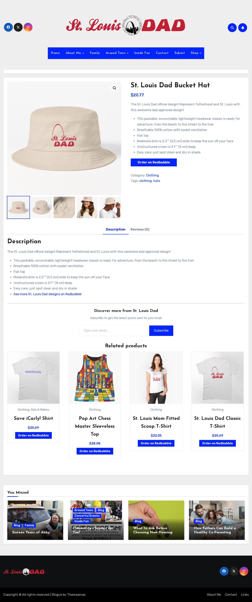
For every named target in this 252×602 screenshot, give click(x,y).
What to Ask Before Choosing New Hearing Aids (152, 533)
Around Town (116, 53)
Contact (162, 53)
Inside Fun (142, 53)
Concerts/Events (87, 515)
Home (55, 53)
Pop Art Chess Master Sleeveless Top (95, 426)
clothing (145, 181)
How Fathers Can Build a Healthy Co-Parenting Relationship (215, 533)
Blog (17, 525)
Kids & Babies (40, 409)
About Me (74, 53)
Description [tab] (115, 229)
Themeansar (76, 594)
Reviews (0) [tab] (140, 229)
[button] (114, 88)
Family (95, 53)
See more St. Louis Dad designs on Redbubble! (48, 294)
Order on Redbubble (154, 162)
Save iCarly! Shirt (33, 418)
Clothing (152, 175)
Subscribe (161, 330)
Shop (195, 53)
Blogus (57, 594)
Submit (179, 53)
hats (156, 181)
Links (245, 594)
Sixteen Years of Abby (31, 532)
